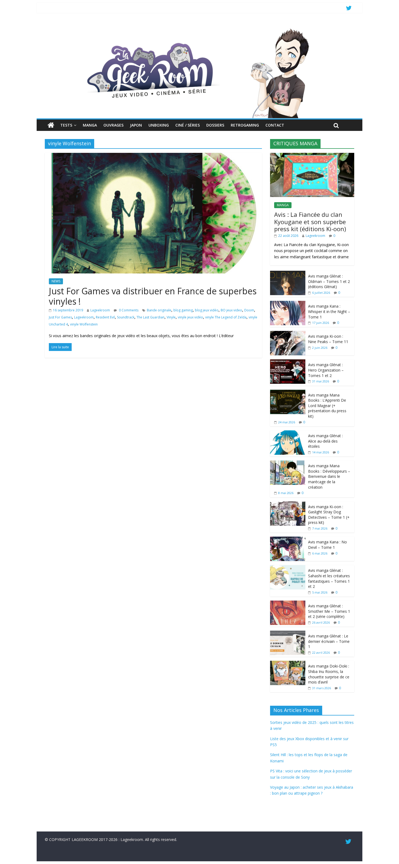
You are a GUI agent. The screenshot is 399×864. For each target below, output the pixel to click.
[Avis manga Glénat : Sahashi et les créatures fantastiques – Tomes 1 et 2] (287, 567)
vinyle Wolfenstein (84, 324)
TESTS (66, 125)
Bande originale (159, 310)
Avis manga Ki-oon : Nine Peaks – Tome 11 (328, 339)
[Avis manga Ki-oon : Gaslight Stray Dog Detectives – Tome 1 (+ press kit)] (287, 504)
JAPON (136, 125)
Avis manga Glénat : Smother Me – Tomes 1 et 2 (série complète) (329, 611)
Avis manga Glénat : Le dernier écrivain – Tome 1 (329, 641)
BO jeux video (231, 310)
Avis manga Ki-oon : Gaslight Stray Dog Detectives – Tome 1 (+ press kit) (329, 514)
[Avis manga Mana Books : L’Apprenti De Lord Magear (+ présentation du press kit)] (287, 392)
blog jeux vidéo (206, 310)
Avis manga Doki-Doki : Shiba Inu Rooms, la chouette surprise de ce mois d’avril (328, 674)
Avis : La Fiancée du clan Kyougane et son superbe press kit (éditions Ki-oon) (310, 221)
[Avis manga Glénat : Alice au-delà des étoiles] (287, 433)
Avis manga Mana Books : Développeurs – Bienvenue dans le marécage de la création (329, 476)
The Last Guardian (150, 317)
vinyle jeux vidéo (190, 317)
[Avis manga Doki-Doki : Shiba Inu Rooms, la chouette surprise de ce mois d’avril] (287, 663)
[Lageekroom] (199, 28)
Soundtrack (125, 317)
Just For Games (60, 317)
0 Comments (128, 310)
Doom (249, 310)
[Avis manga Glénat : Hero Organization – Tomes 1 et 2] (287, 362)
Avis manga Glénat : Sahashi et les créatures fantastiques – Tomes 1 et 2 (329, 578)
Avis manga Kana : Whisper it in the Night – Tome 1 (329, 311)
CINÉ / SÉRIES (187, 125)
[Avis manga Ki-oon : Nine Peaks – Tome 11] (287, 333)
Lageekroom (100, 310)
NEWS (56, 281)
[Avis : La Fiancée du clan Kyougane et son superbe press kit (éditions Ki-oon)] (312, 155)
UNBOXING (158, 125)
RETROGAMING (245, 125)
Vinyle (171, 317)
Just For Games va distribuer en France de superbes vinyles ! (152, 296)
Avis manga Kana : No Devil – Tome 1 (327, 544)
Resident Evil (105, 317)
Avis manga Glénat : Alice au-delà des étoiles (325, 441)
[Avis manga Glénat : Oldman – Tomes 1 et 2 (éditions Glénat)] (287, 273)
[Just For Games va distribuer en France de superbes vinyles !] (153, 156)
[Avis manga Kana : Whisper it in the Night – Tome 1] (287, 303)
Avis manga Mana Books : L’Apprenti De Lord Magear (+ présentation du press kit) (327, 405)
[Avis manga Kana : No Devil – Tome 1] (287, 539)
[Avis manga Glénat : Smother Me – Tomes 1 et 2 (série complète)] (287, 603)
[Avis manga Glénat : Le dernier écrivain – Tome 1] (287, 633)
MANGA (90, 125)
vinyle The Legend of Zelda (225, 317)
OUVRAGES (113, 125)
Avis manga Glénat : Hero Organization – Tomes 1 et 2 (326, 370)
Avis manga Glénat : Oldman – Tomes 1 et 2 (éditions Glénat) (329, 281)
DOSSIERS (215, 125)
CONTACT (274, 125)
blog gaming (183, 310)
